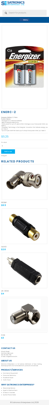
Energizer (4, 156)
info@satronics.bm (11, 356)
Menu (25, 20)
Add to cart (8, 151)
